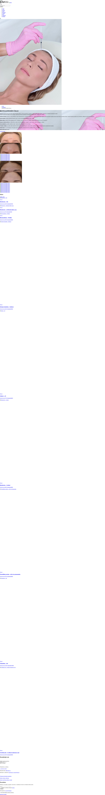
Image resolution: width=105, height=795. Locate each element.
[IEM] (6, 2)
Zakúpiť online (2, 131)
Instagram (1, 794)
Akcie (3, 11)
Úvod (3, 8)
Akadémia (4, 15)
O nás (3, 9)
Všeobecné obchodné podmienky (6, 776)
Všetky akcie (2, 196)
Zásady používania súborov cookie (6, 779)
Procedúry (4, 12)
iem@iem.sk (11, 772)
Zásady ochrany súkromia (4, 778)
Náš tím (3, 10)
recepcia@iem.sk (16, 772)
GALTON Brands (8, 790)
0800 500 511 (8, 770)
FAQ (3, 14)
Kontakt (3, 16)
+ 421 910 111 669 (3, 768)
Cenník (3, 13)
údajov (13, 787)
